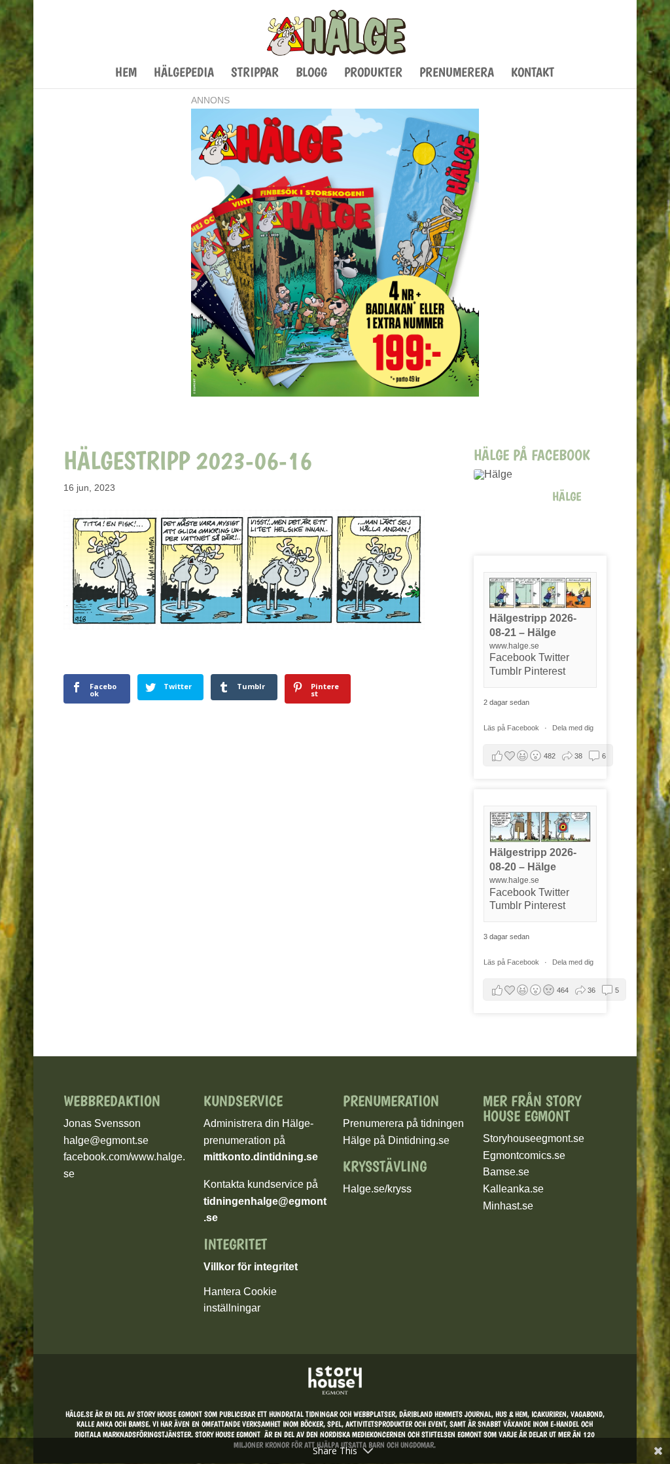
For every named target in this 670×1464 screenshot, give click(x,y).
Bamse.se (506, 1171)
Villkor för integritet (250, 1266)
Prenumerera (456, 73)
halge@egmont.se (106, 1140)
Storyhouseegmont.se (533, 1138)
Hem (126, 73)
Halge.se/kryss (377, 1188)
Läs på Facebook (512, 728)
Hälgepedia (184, 73)
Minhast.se (508, 1205)
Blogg (311, 73)
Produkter (373, 73)
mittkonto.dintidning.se (260, 1156)
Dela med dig (572, 728)
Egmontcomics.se (524, 1155)
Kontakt (532, 73)
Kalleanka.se (513, 1188)
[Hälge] (506, 474)
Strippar (255, 73)
